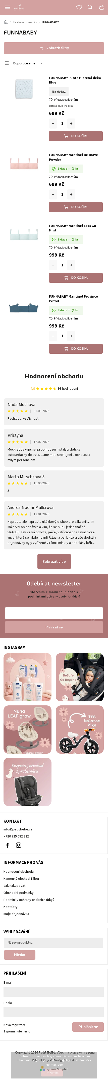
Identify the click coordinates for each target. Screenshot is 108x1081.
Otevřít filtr (54, 48)
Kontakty (11, 906)
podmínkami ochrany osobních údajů (54, 596)
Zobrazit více (54, 561)
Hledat (19, 955)
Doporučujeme (24, 63)
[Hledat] (90, 7)
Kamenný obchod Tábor (21, 878)
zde (60, 1065)
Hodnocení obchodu (54, 376)
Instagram (18, 845)
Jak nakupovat (15, 885)
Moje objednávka (16, 913)
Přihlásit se (88, 1027)
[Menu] (7, 7)
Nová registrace (15, 1025)
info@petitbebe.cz (18, 829)
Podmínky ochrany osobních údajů (29, 899)
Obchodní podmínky (19, 892)
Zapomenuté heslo (17, 1031)
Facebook (7, 845)
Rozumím (52, 1073)
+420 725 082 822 (16, 836)
